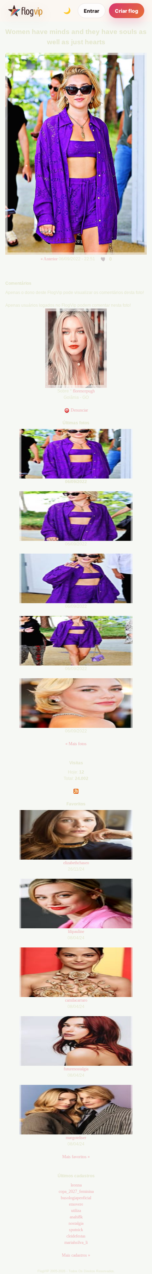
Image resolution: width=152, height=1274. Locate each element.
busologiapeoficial (76, 1197)
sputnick (76, 1229)
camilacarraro (76, 1000)
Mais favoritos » (76, 1156)
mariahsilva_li (76, 1242)
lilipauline (76, 931)
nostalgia (76, 1223)
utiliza (76, 1210)
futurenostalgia (76, 1068)
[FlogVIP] (25, 11)
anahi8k (76, 1216)
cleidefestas (76, 1236)
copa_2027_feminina (76, 1191)
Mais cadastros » (76, 1255)
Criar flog (126, 11)
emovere (76, 1204)
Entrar (91, 11)
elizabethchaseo (76, 862)
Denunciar (79, 410)
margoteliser (76, 1137)
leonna (76, 1185)
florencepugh (84, 391)
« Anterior (49, 258)
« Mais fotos (76, 743)
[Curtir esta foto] (103, 259)
